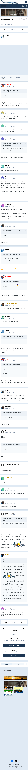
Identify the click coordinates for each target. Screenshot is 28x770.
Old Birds (10, 24)
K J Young (8, 138)
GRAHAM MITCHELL (11, 112)
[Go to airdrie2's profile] (2, 36)
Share (7, 664)
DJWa (7, 249)
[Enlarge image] (15, 267)
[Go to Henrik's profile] (2, 166)
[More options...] (25, 36)
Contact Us (11, 764)
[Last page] (26, 30)
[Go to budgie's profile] (2, 555)
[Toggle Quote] (3, 90)
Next (23, 29)
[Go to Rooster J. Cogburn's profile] (2, 304)
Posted (10, 37)
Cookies (17, 764)
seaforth (7, 390)
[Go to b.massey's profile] (2, 608)
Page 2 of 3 (14, 29)
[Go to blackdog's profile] (2, 225)
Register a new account (14, 645)
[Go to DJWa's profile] (2, 250)
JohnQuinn (8, 488)
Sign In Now (14, 655)
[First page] (2, 30)
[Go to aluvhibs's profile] (2, 317)
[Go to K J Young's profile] (2, 138)
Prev (5, 29)
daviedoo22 (8, 204)
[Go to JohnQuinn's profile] (2, 489)
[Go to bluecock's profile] (2, 125)
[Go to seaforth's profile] (2, 391)
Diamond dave (9, 177)
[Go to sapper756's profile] (2, 85)
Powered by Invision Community (14, 767)
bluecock (8, 125)
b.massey (8, 608)
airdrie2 (7, 35)
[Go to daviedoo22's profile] (2, 205)
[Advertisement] (14, 60)
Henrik (7, 165)
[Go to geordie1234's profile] (2, 478)
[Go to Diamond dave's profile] (2, 177)
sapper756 (5, 23)
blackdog (8, 224)
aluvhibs (7, 316)
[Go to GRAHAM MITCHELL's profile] (2, 112)
